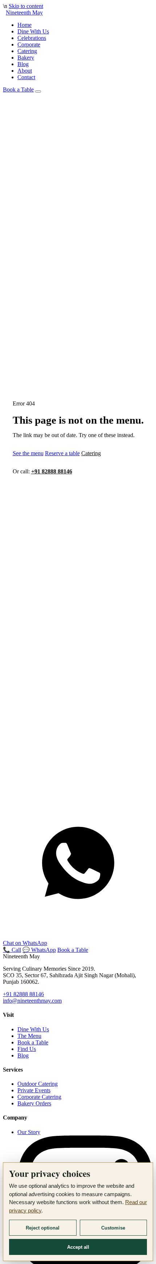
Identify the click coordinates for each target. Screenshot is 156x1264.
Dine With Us (33, 31)
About (24, 71)
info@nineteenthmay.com (32, 1001)
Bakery (25, 57)
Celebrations (31, 38)
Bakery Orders (34, 1103)
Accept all (78, 1247)
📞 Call (12, 950)
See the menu (28, 453)
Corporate (28, 44)
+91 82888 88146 (51, 471)
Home (24, 25)
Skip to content (26, 6)
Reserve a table (62, 453)
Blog (23, 64)
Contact (26, 77)
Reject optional (42, 1228)
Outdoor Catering (37, 1084)
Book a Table (18, 89)
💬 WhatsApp (39, 950)
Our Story (28, 1132)
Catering (27, 51)
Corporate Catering (39, 1097)
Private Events (33, 1090)
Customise (113, 1228)
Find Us (26, 1049)
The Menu (29, 1036)
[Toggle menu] (38, 91)
